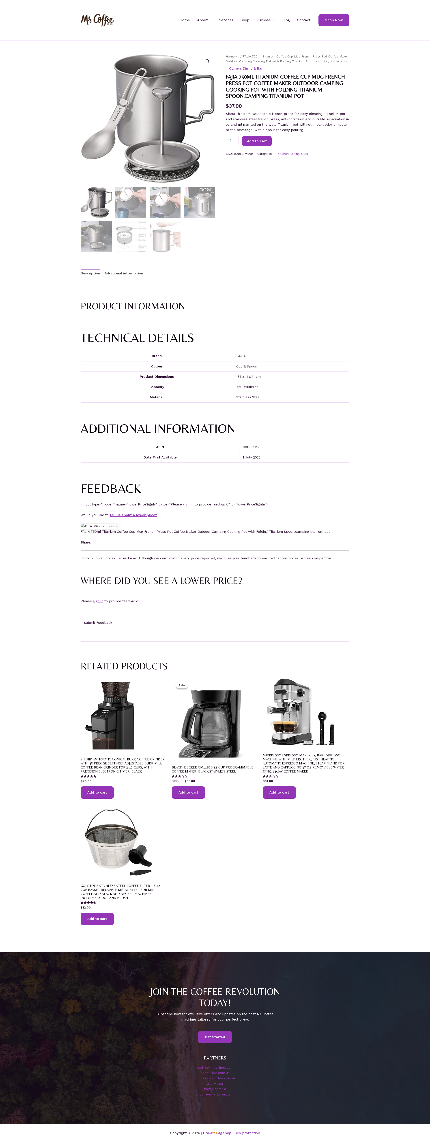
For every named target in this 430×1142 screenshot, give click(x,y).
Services (226, 20)
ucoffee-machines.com (215, 1068)
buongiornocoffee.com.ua (215, 1078)
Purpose (263, 20)
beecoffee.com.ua (215, 1073)
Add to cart (257, 141)
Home (185, 20)
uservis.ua (215, 1084)
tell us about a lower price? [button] (133, 515)
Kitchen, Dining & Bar (246, 68)
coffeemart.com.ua (215, 1094)
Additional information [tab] (124, 273)
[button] (210, 20)
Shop (245, 20)
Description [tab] (90, 273)
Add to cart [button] (97, 792)
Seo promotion (247, 1133)
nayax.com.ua (215, 1089)
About (202, 20)
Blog (286, 20)
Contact (303, 20)
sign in (188, 504)
